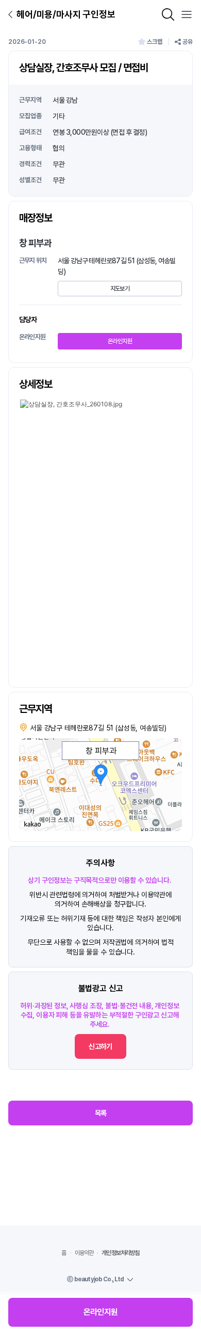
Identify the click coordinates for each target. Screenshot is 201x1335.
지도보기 (119, 288)
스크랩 (154, 41)
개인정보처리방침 (120, 1253)
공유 (187, 41)
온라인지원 (120, 341)
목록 (101, 1113)
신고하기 (100, 1046)
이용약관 (84, 1253)
